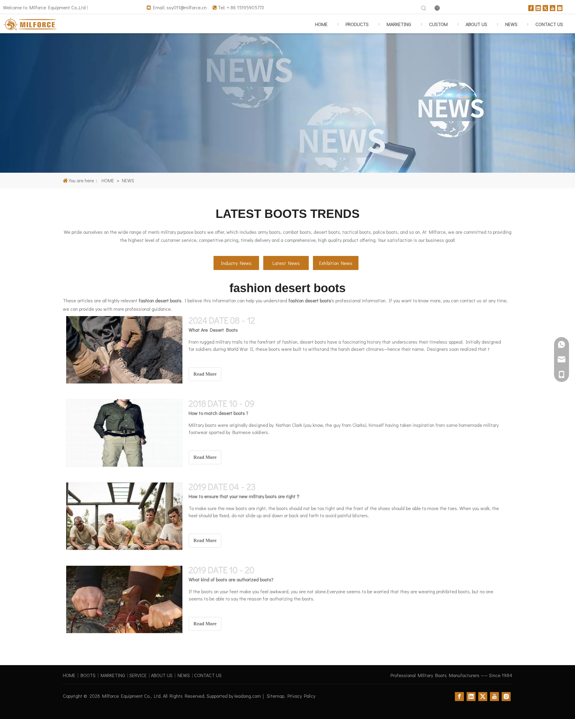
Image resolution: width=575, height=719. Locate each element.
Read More (205, 374)
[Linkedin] (538, 7)
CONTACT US (208, 675)
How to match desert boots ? (218, 413)
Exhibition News (335, 263)
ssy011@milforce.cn (187, 7)
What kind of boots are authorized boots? (231, 579)
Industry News (236, 263)
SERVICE (138, 675)
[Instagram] (559, 7)
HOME (69, 675)
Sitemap (275, 696)
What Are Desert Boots (213, 330)
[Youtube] (552, 7)
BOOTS (88, 675)
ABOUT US (161, 675)
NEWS (184, 675)
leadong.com (247, 696)
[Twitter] (545, 7)
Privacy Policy (301, 696)
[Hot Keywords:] (423, 8)
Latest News (286, 263)
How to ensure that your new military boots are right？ (244, 496)
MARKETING (113, 675)
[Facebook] (531, 7)
